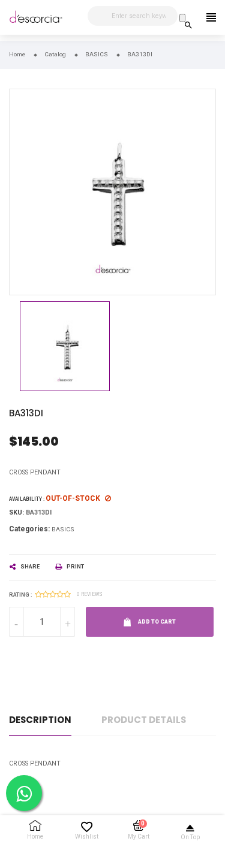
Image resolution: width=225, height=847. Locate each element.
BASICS (63, 529)
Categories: (29, 529)
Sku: (16, 512)
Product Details (143, 719)
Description (40, 719)
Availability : (26, 499)
